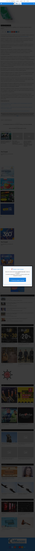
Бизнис (17, 1)
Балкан (21, 1)
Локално (28, 1)
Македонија (13, 1)
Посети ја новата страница (18, 280)
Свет (24, 1)
